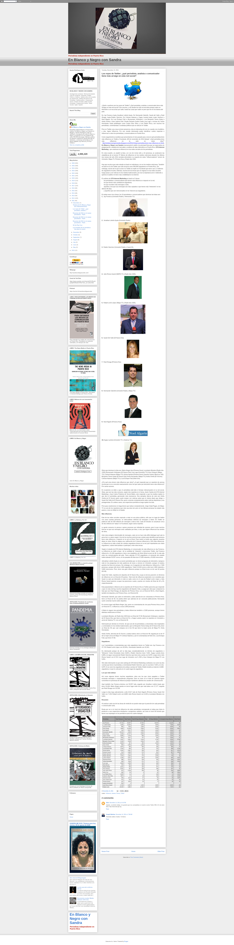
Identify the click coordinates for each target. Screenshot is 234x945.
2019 (73, 180)
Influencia (108, 793)
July (74, 242)
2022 (73, 173)
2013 (73, 195)
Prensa (118, 793)
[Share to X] (124, 791)
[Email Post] (117, 791)
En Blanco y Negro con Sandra (94, 60)
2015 (73, 190)
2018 (73, 183)
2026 (73, 163)
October (75, 235)
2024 (73, 168)
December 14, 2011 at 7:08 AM (124, 814)
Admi (107, 802)
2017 (73, 185)
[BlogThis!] (122, 791)
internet (114, 793)
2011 (73, 200)
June (74, 244)
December (76, 203)
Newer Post (105, 851)
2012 (73, 198)
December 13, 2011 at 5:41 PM (118, 802)
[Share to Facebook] (126, 791)
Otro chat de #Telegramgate (78, 878)
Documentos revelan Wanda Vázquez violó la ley (85, 898)
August (75, 239)
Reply (107, 809)
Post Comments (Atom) (136, 857)
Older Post (160, 851)
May (74, 247)
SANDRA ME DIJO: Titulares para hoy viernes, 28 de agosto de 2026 (83, 824)
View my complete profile (77, 145)
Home (133, 851)
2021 (73, 175)
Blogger (126, 941)
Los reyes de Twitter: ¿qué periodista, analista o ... (80, 209)
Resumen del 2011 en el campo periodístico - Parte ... (82, 213)
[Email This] (121, 791)
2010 (73, 250)
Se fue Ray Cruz (77, 225)
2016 (73, 188)
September (76, 237)
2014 (73, 193)
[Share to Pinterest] (128, 791)
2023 (73, 170)
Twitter (122, 793)
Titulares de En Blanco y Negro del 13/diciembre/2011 (82, 205)
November (76, 232)
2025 (73, 165)
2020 (73, 178)
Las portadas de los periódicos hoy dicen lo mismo (82, 228)
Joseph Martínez (110, 814)
